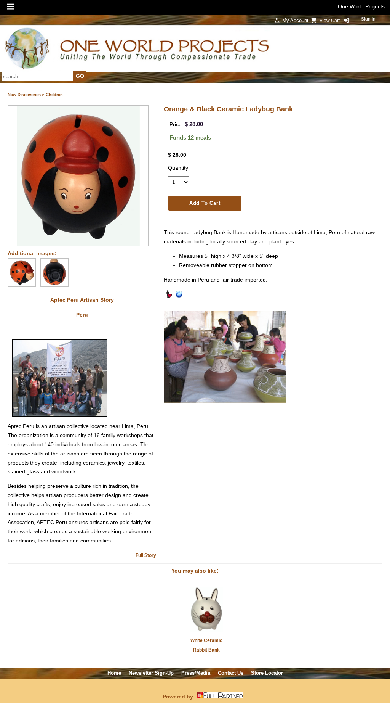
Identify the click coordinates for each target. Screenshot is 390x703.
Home (114, 673)
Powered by (178, 696)
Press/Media (195, 673)
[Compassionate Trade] (168, 297)
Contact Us (230, 673)
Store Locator (267, 673)
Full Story (146, 555)
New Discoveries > (26, 94)
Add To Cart (205, 203)
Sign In (368, 18)
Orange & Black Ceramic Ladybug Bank (228, 109)
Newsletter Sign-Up (151, 673)
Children (54, 94)
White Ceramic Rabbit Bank (206, 645)
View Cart (330, 20)
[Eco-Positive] (179, 297)
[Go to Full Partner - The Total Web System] (220, 696)
